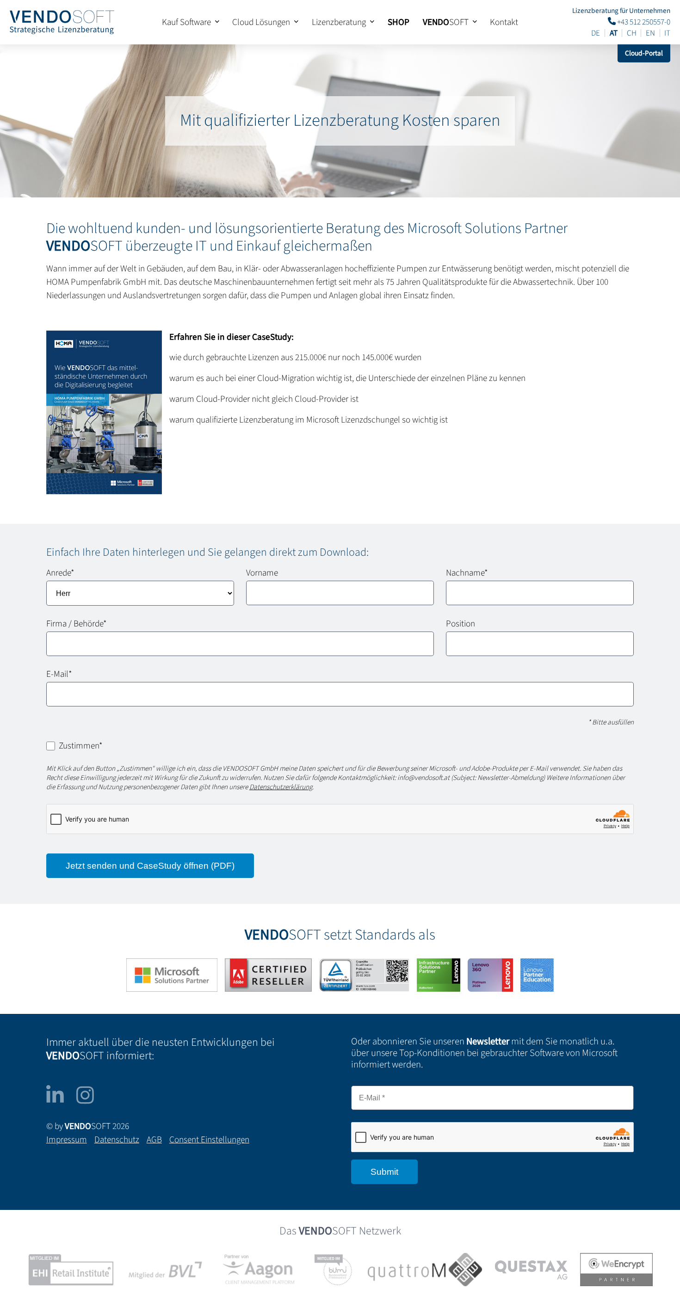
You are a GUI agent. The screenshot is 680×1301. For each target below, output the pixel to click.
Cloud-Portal (644, 53)
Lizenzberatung (339, 22)
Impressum (66, 1139)
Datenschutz (116, 1139)
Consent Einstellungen (209, 1139)
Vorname (262, 572)
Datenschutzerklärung (280, 787)
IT (667, 33)
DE (595, 33)
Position (460, 623)
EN (650, 33)
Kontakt (504, 22)
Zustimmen (81, 745)
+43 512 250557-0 (643, 21)
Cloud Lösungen (261, 22)
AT (614, 33)
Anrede (60, 572)
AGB (154, 1139)
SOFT (446, 22)
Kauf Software (186, 22)
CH (632, 33)
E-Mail (59, 674)
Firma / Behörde (76, 623)
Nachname (467, 572)
